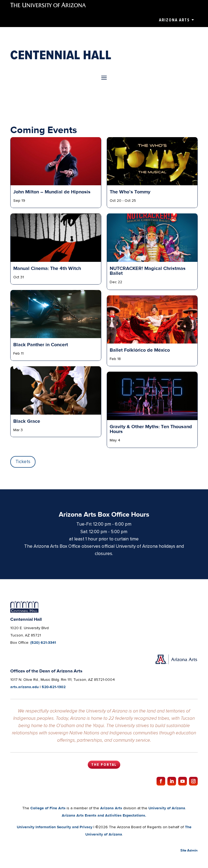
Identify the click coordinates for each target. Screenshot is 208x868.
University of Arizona (166, 808)
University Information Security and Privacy (54, 827)
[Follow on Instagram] (193, 781)
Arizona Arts (174, 20)
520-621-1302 (54, 687)
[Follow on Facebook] (161, 781)
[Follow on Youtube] (182, 781)
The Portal (104, 765)
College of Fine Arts (48, 808)
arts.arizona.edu (24, 687)
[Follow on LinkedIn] (171, 781)
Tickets (22, 461)
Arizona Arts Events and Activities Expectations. (104, 815)
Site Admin (189, 850)
